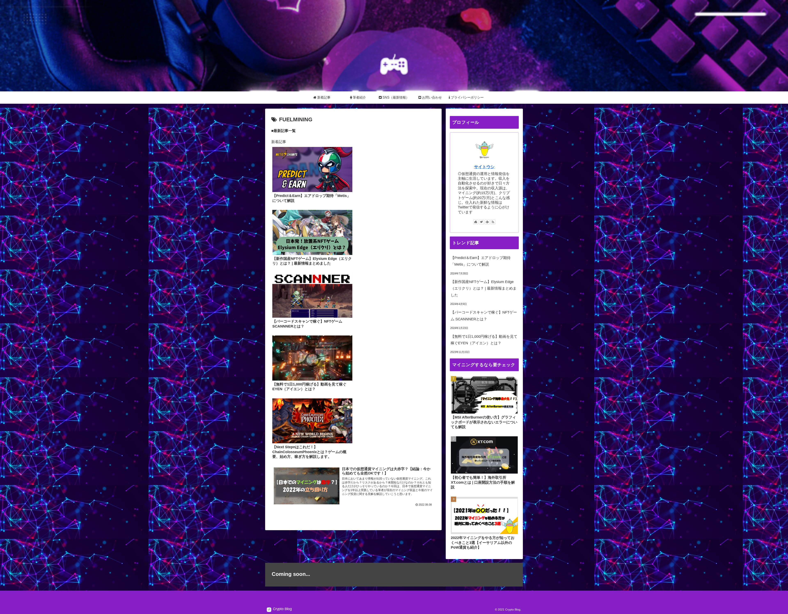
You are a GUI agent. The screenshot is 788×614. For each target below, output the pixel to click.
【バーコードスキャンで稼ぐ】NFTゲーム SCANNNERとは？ (484, 315)
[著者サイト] (475, 221)
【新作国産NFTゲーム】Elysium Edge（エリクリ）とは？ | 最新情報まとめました (484, 288)
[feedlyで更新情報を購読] (487, 221)
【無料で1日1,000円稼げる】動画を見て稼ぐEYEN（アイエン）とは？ (484, 339)
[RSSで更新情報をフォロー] (492, 221)
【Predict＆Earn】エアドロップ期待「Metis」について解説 (481, 261)
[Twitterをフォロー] (481, 221)
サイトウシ (484, 167)
